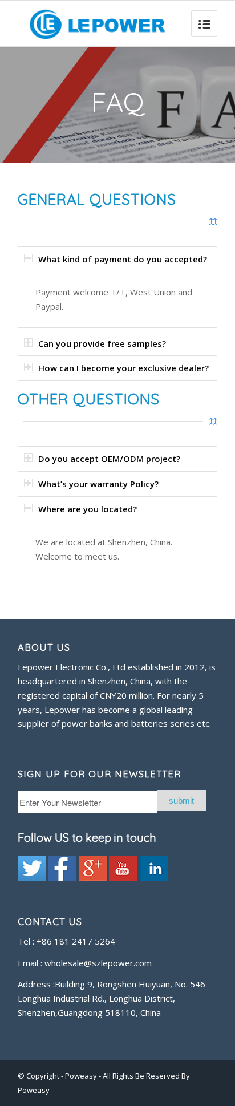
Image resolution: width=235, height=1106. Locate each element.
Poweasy (82, 1076)
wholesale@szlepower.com (98, 963)
